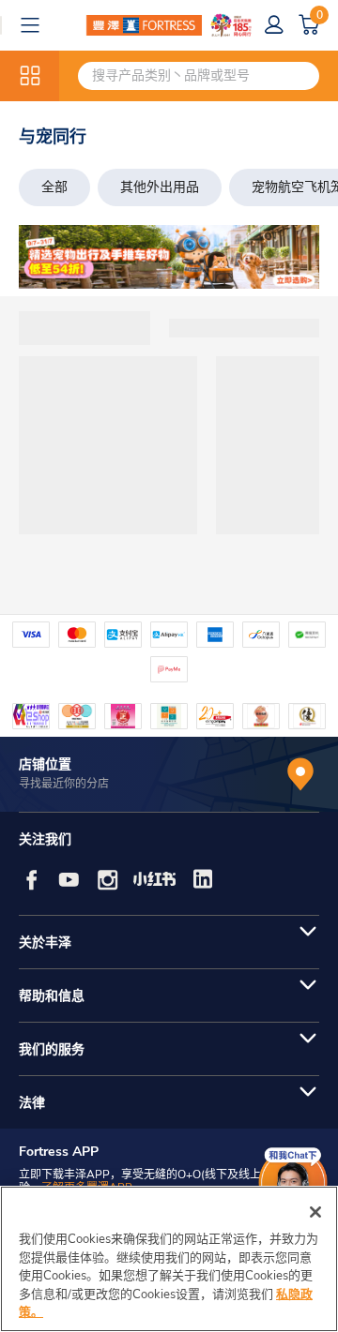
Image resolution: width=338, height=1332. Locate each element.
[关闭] (315, 1212)
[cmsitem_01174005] (169, 257)
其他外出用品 (159, 187)
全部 (54, 187)
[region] (169, 1259)
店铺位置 (45, 764)
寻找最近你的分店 (64, 783)
